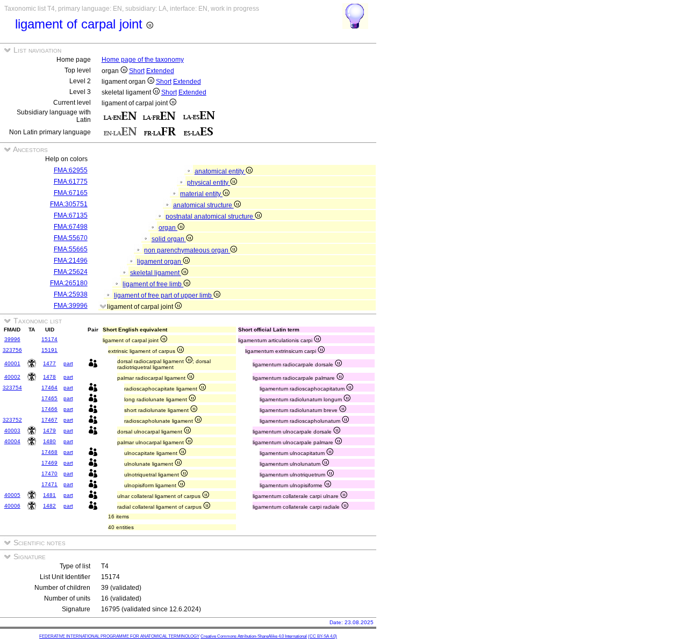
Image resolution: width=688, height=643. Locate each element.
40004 (12, 441)
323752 (12, 420)
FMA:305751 (69, 204)
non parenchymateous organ (187, 250)
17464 (49, 388)
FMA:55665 (71, 249)
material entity (201, 194)
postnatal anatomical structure (210, 216)
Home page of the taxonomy (143, 59)
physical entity (208, 182)
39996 (12, 339)
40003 (12, 431)
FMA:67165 (71, 193)
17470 (49, 473)
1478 (49, 377)
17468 (49, 452)
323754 (12, 388)
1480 (49, 441)
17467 (49, 420)
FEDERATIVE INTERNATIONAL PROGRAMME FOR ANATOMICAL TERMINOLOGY (119, 636)
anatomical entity (220, 171)
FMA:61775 (71, 181)
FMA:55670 (71, 238)
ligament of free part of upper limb (163, 295)
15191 (49, 350)
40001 (12, 363)
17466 (49, 409)
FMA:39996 (71, 305)
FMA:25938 (71, 294)
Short (137, 71)
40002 (12, 377)
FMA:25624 (71, 272)
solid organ (169, 239)
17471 (49, 484)
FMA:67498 (71, 226)
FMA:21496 (71, 260)
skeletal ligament (155, 273)
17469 (49, 463)
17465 (49, 398)
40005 (12, 495)
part (68, 363)
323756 (12, 350)
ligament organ (160, 261)
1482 (49, 506)
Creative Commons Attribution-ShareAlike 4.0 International (253, 636)
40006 (12, 506)
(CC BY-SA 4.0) (322, 636)
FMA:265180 (69, 283)
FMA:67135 (71, 215)
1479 (49, 431)
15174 (49, 339)
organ (168, 228)
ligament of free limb (153, 284)
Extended (160, 71)
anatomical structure (203, 205)
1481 (49, 495)
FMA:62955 (71, 170)
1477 (49, 363)
